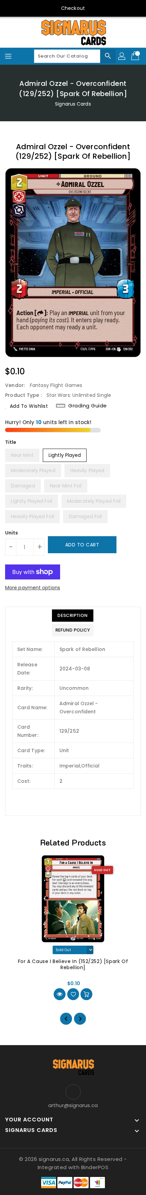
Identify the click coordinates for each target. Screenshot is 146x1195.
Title (11, 442)
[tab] (72, 615)
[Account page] (122, 56)
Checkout (73, 8)
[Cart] (136, 56)
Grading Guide (87, 405)
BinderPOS (95, 1167)
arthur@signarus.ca (73, 1105)
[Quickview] (60, 994)
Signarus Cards (73, 103)
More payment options (32, 587)
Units (11, 532)
